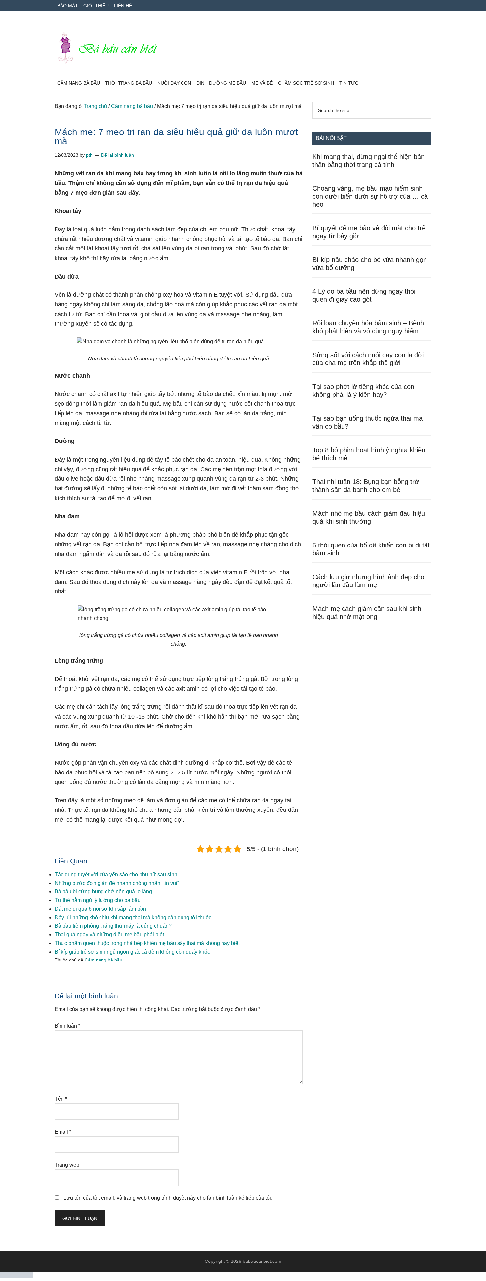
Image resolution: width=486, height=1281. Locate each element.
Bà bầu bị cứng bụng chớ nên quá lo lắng (103, 891)
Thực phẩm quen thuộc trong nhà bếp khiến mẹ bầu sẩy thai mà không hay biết (147, 943)
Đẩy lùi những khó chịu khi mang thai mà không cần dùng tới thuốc (133, 917)
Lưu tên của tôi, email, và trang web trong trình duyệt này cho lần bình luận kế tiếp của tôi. (167, 1198)
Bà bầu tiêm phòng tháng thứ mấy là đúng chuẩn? (113, 926)
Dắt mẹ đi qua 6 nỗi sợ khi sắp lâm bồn (100, 909)
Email (63, 1132)
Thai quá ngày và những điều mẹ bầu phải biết (109, 934)
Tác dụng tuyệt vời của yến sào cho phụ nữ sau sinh (116, 874)
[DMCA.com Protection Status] (16, 1276)
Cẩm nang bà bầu (103, 959)
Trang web (67, 1165)
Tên (61, 1099)
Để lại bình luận (117, 155)
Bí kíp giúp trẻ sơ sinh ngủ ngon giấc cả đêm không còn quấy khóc (132, 952)
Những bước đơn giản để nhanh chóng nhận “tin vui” (117, 883)
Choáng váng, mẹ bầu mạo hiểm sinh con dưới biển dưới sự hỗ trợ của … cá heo (370, 196)
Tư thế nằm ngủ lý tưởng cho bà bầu (98, 900)
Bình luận (67, 1026)
